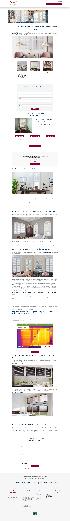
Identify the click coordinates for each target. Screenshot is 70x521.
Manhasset (56, 482)
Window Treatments (49, 493)
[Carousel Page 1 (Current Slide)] (34, 161)
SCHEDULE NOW (35, 108)
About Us (47, 498)
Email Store (9, 504)
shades (17, 33)
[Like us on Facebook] (55, 492)
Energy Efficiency (48, 495)
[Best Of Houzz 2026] (35, 513)
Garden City (45, 482)
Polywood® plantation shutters (26, 214)
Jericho (34, 482)
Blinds (21, 363)
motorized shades (28, 418)
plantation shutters (54, 32)
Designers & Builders (49, 496)
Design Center (48, 494)
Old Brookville (51, 482)
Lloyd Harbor (18, 482)
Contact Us (47, 499)
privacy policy (31, 469)
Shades (21, 392)
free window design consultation (34, 300)
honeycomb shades (20, 419)
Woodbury (23, 482)
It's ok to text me (23, 103)
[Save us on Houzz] (60, 492)
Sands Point (29, 482)
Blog (46, 497)
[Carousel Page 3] (35, 161)
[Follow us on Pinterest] (57, 492)
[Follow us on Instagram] (58, 492)
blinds (13, 33)
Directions (9, 500)
